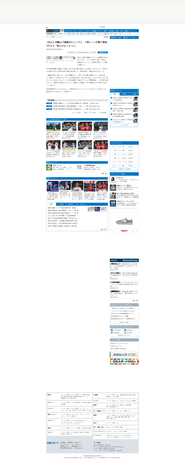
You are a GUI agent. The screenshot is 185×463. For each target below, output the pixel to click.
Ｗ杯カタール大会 (76, 410)
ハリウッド (133, 415)
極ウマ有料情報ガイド (112, 406)
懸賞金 (108, 396)
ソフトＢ (124, 162)
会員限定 (56, 31)
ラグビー (71, 422)
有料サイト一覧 (130, 37)
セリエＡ (76, 414)
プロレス (122, 400)
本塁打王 (92, 167)
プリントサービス (125, 437)
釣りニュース (110, 427)
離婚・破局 (124, 417)
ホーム (49, 30)
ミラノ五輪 (77, 428)
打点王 (98, 167)
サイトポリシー (65, 444)
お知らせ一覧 (124, 322)
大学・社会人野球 (71, 398)
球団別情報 (61, 169)
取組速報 (122, 395)
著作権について (65, 446)
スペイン (63, 416)
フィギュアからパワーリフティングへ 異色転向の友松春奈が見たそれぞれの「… (124, 284)
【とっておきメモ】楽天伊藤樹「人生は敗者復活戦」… (62, 215)
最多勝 (94, 169)
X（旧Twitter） (117, 330)
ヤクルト (114, 146)
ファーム (85, 396)
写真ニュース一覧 (89, 112)
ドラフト (99, 33)
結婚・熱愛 (117, 417)
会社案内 (63, 442)
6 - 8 (119, 146)
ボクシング (128, 400)
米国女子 (63, 434)
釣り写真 (117, 427)
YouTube (129, 332)
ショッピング (110, 437)
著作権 (102, 457)
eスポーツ (109, 431)
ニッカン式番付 (115, 396)
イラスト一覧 (122, 435)
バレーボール (64, 422)
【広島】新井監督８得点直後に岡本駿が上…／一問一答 (72, 109)
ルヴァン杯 (68, 410)
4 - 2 (119, 150)
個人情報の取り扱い (66, 448)
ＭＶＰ (99, 169)
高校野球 (106, 33)
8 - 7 (119, 154)
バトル (100, 31)
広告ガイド (78, 442)
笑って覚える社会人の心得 (125, 193)
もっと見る (123, 125)
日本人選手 (77, 402)
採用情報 (70, 442)
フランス (68, 416)
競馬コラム (123, 405)
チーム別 (88, 410)
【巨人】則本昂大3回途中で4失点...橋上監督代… (122, 99)
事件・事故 (110, 418)
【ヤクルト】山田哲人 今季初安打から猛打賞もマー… (123, 121)
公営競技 (111, 31)
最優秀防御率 (87, 169)
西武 (115, 158)
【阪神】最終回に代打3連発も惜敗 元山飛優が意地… (122, 115)
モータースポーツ (75, 424)
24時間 (124, 94)
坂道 (128, 415)
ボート (122, 411)
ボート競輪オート (98, 411)
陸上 (75, 420)
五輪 (49, 428)
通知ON (103, 52)
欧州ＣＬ (74, 416)
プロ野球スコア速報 (124, 169)
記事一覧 (103, 229)
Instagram (116, 332)
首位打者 (86, 167)
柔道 (82, 420)
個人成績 (87, 33)
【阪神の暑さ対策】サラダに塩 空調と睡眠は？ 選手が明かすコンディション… (124, 293)
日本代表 (76, 408)
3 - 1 (119, 158)
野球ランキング (116, 90)
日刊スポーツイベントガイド (119, 343)
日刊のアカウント (123, 335)
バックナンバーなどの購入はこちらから (123, 311)
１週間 (134, 94)
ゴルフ (88, 31)
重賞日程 (129, 405)
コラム (129, 33)
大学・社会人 (114, 33)
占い (114, 418)
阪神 (123, 150)
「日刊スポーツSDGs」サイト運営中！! (123, 308)
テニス (85, 420)
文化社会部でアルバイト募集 (119, 316)
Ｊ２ (84, 408)
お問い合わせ (78, 448)
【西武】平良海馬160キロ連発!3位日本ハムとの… (122, 104)
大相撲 (94, 31)
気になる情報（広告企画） (119, 348)
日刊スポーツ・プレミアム (125, 201)
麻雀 (125, 431)
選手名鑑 (75, 396)
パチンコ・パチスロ (118, 431)
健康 (121, 427)
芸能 (117, 31)
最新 (114, 94)
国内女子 (82, 432)
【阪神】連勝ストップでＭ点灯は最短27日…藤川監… (71, 103)
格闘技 (134, 400)
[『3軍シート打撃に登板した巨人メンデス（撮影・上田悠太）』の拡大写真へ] (60, 57)
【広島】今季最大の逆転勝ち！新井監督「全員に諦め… (62, 226)
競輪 (125, 411)
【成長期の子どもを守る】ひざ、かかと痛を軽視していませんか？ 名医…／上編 (124, 265)
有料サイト (117, 437)
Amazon (119, 177)
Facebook (130, 330)
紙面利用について (76, 446)
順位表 (82, 33)
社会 (121, 31)
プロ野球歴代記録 (89, 165)
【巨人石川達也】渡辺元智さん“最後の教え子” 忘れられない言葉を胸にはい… (124, 275)
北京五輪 (88, 428)
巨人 (123, 146)
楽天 (123, 165)
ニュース (50, 33)
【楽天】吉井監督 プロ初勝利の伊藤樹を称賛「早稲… (62, 221)
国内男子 (76, 432)
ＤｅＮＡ (124, 154)
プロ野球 (60, 33)
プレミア (87, 414)
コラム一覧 (115, 435)
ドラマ (133, 417)
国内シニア (69, 434)
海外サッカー (52, 414)
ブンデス (82, 414)
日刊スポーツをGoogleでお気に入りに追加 (83, 52)
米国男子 (87, 432)
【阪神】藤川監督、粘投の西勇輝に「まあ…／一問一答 (72, 106)
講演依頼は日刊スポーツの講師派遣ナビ (123, 318)
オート (129, 411)
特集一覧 (104, 173)
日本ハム (124, 158)
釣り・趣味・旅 (98, 427)
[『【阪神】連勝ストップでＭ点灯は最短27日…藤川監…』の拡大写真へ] (97, 216)
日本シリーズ (57, 165)
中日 (115, 150)
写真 (55, 33)
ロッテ (114, 162)
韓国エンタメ (110, 417)
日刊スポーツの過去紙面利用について (122, 313)
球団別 (94, 33)
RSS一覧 (129, 435)
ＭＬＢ (67, 31)
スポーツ (81, 31)
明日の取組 (128, 395)
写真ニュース (51, 178)
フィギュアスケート (79, 422)
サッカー (74, 31)
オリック (114, 165)
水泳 (78, 420)
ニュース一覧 (76, 112)
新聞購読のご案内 (116, 37)
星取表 (134, 395)
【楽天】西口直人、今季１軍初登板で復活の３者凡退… (62, 223)
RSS (106, 37)
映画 (129, 417)
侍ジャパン (122, 33)
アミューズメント (98, 431)
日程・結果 (75, 33)
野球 (61, 31)
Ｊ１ (81, 408)
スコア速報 (67, 33)
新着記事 (114, 260)
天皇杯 (83, 410)
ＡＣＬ (62, 410)
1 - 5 (119, 165)
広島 (115, 154)
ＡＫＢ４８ (123, 415)
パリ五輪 (83, 428)
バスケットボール (65, 424)
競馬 (105, 31)
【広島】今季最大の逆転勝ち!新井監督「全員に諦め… (123, 110)
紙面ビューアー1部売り (124, 185)
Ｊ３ (87, 408)
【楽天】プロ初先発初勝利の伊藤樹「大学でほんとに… (62, 218)
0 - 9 (119, 162)
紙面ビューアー (129, 31)
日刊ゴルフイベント (117, 346)
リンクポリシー (76, 444)
